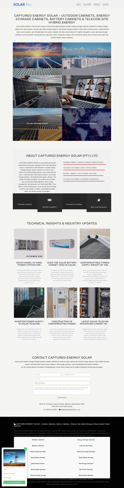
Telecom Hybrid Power (38, 452)
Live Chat (90, 479)
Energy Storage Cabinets (86, 440)
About (79, 4)
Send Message (62, 397)
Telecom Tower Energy (38, 475)
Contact (106, 4)
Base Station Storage (86, 457)
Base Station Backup (86, 475)
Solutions (87, 4)
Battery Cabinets (38, 446)
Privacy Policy (73, 479)
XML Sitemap (83, 479)
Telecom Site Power (86, 446)
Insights (97, 4)
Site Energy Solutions (86, 463)
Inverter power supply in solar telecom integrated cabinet (29, 323)
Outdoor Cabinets (38, 440)
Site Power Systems (86, 469)
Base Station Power (38, 463)
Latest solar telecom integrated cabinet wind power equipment (95, 323)
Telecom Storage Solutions (86, 452)
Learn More (37, 58)
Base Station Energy (38, 457)
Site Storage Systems (38, 469)
